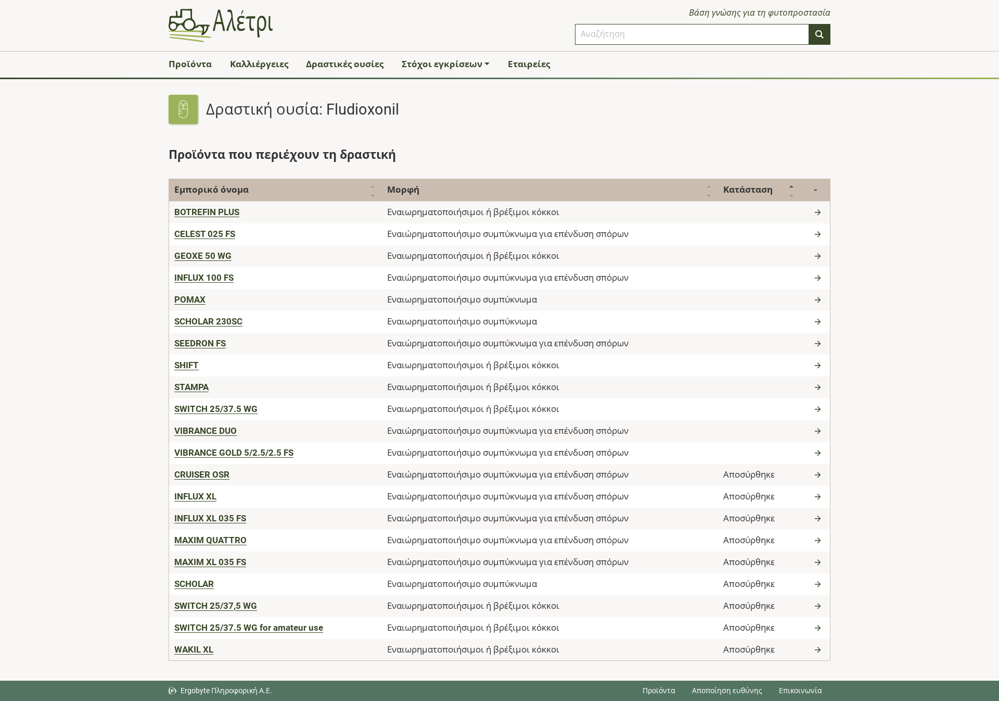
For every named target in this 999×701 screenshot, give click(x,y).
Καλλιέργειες (259, 64)
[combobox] (692, 34)
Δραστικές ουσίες (344, 64)
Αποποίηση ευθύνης (727, 690)
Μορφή (403, 189)
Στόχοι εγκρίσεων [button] (442, 64)
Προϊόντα (190, 64)
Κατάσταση (748, 189)
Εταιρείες (529, 64)
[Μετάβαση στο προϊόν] (819, 212)
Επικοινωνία (800, 690)
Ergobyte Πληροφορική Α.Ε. (226, 690)
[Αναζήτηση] (819, 34)
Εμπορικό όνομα (211, 189)
